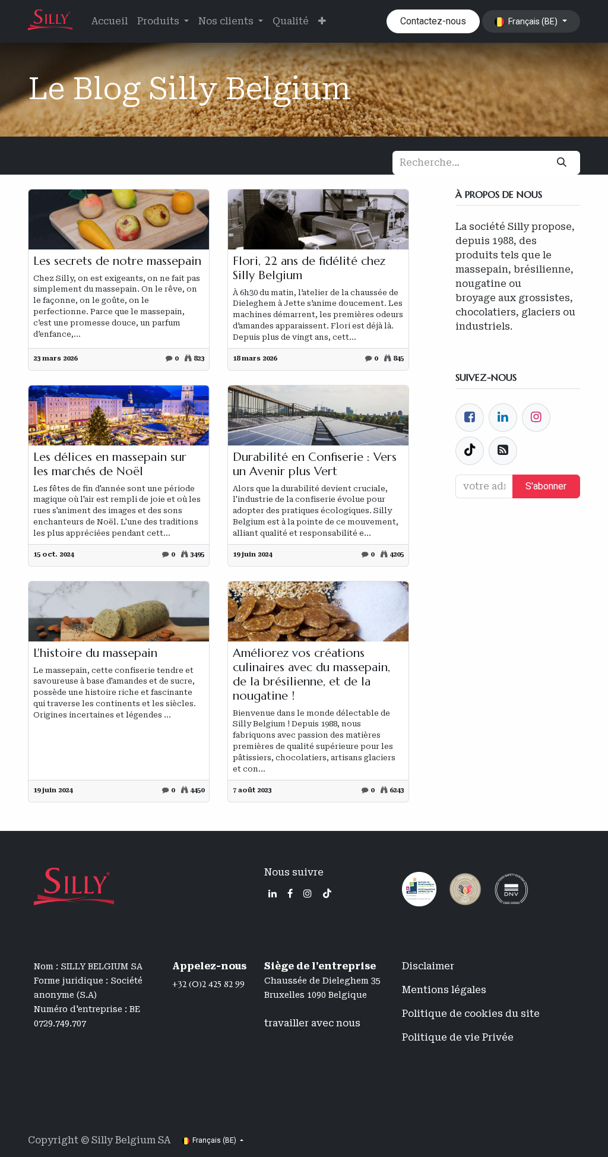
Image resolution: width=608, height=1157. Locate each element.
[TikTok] (327, 893)
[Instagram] (307, 893)
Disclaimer (428, 966)
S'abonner (545, 486)
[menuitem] (109, 21)
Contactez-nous (433, 21)
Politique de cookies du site (471, 1013)
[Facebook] (469, 417)
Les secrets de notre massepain (117, 261)
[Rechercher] (562, 163)
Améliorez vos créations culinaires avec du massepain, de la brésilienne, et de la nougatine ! (311, 674)
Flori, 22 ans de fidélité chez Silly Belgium (309, 268)
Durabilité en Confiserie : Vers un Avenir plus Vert (315, 464)
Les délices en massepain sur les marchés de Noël (109, 464)
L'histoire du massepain (95, 653)
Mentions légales (444, 989)
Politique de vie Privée (458, 1037)
